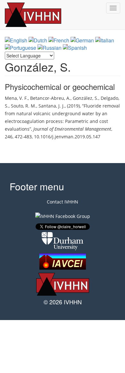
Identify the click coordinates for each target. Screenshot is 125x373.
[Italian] (104, 40)
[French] (58, 40)
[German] (82, 40)
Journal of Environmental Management (72, 129)
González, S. (85, 98)
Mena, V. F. (16, 98)
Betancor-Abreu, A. (50, 98)
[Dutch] (38, 40)
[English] (16, 40)
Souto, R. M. (23, 106)
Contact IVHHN (62, 202)
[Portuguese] (20, 48)
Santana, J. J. (51, 106)
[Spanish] (75, 48)
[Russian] (50, 48)
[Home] (40, 15)
